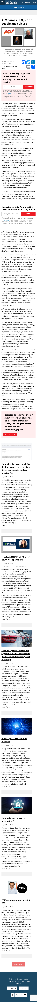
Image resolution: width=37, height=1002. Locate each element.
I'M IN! (28, 213)
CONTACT (24, 988)
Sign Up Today (10, 434)
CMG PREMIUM (26, 2)
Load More (18, 964)
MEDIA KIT (12, 988)
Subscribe (29, 87)
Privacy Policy (11, 93)
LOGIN (34, 2)
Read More (5, 525)
